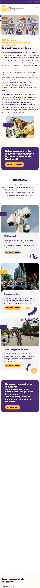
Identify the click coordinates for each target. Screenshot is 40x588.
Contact (36, 2)
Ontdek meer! (12, 407)
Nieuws (30, 2)
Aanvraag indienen (14, 164)
